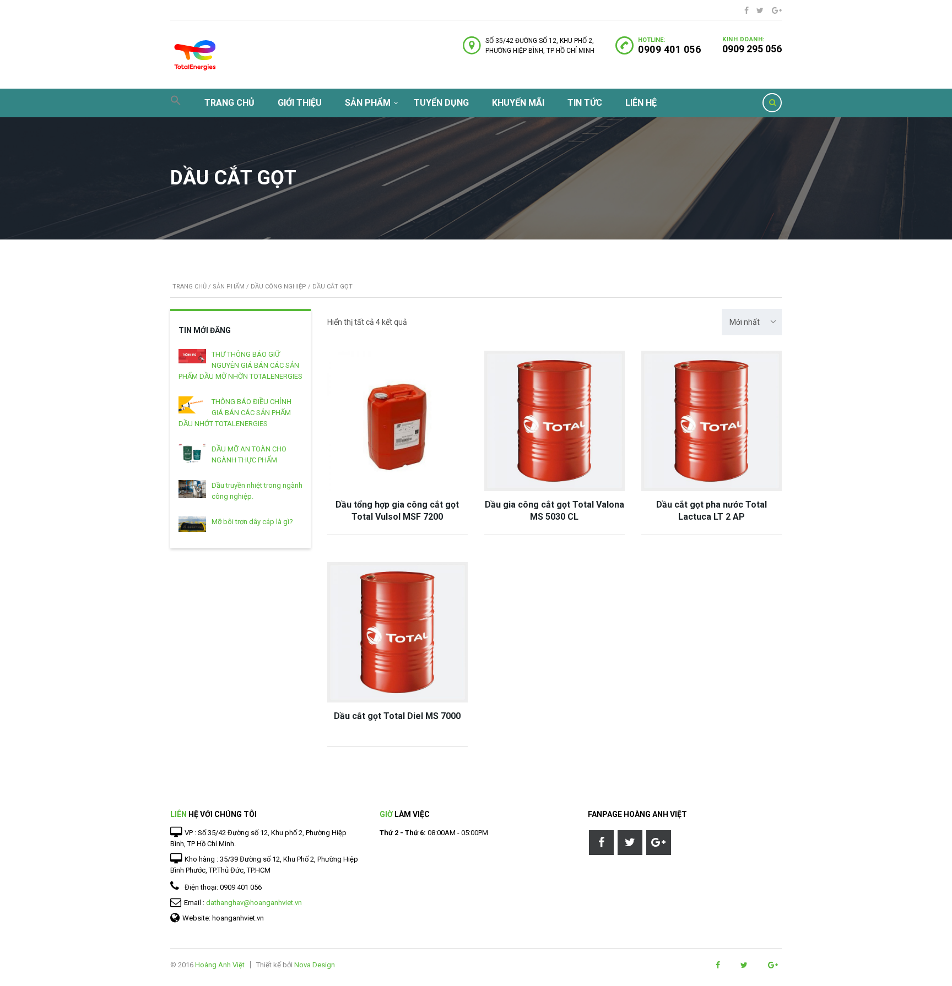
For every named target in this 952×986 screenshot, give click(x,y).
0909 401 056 (669, 49)
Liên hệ (641, 102)
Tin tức (584, 102)
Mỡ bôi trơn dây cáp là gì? (252, 521)
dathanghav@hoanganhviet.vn (254, 902)
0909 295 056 (752, 49)
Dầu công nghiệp (278, 286)
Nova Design (314, 965)
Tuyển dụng (441, 102)
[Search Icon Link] (176, 103)
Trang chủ (229, 102)
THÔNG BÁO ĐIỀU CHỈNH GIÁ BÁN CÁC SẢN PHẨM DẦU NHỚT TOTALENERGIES (234, 412)
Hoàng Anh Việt (220, 965)
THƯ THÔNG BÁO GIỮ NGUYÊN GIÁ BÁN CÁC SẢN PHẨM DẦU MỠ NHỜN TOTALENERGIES (240, 365)
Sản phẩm (368, 102)
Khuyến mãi (518, 102)
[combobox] (752, 322)
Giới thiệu (300, 102)
